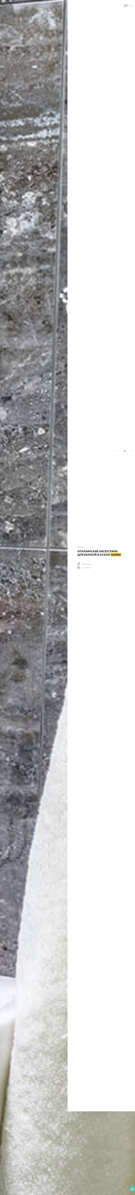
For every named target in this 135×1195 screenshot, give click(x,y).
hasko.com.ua (87, 564)
